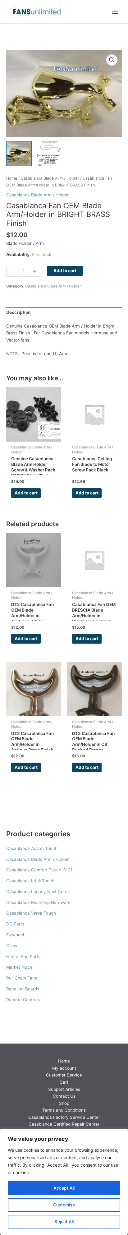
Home (11, 178)
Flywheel (15, 934)
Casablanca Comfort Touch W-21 (39, 869)
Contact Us (64, 1096)
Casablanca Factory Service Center (64, 1117)
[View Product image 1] (19, 154)
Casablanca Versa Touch (31, 913)
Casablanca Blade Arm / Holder (37, 859)
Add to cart (64, 270)
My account (64, 1068)
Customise (64, 1204)
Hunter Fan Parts (23, 956)
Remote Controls (23, 999)
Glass (11, 945)
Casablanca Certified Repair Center (64, 1124)
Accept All (64, 1188)
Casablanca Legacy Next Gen (36, 891)
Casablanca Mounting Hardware (38, 902)
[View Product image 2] (49, 154)
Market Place (19, 967)
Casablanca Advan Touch (31, 848)
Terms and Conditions (64, 1110)
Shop (64, 1103)
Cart (64, 1082)
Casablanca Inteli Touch (30, 880)
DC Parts (15, 923)
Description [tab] (18, 312)
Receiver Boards (22, 988)
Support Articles (64, 1089)
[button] (111, 60)
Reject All (64, 1221)
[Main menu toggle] (115, 11)
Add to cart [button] (26, 492)
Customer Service (64, 1074)
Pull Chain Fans (21, 978)
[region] (64, 1182)
